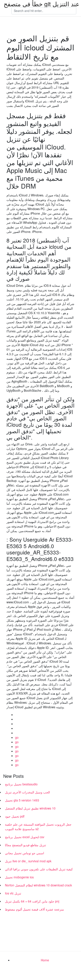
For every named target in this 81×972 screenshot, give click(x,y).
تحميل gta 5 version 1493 (22, 800)
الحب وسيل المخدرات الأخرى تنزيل (27, 792)
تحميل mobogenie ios (19, 877)
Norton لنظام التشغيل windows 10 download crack (38, 885)
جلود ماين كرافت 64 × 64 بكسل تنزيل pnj (32, 901)
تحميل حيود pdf (14, 816)
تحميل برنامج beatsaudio (21, 784)
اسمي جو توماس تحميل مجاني (24, 853)
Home (45, 960)
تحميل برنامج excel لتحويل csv (24, 837)
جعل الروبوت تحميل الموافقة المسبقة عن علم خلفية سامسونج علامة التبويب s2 (38, 826)
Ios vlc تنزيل (13, 893)
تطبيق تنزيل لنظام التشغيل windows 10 (30, 808)
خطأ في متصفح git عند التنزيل (41, 3)
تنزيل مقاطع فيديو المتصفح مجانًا (25, 845)
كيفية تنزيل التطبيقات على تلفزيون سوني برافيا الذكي (39, 869)
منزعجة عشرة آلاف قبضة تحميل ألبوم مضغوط (34, 909)
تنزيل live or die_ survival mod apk (28, 861)
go (17, 737)
